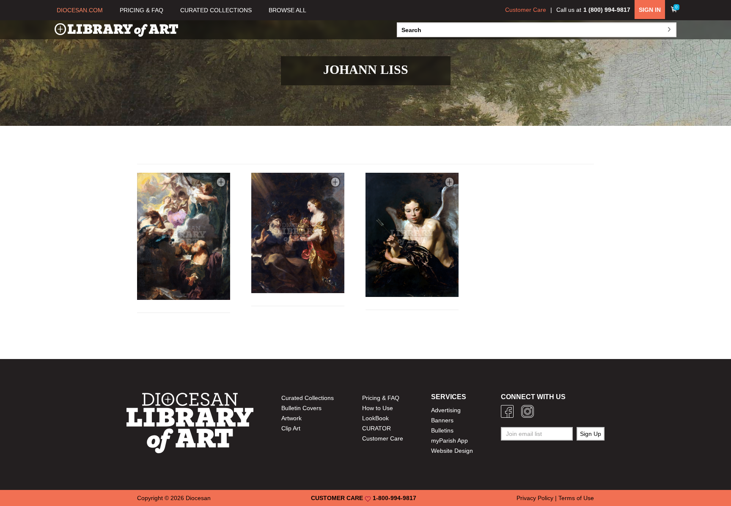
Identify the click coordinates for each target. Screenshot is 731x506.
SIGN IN (650, 9)
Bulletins (442, 430)
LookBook (375, 418)
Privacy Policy (535, 498)
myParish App (449, 440)
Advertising (446, 410)
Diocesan (198, 498)
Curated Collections (307, 397)
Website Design (452, 450)
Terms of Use (576, 498)
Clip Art (290, 428)
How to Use (377, 408)
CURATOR (376, 428)
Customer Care (525, 9)
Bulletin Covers (301, 408)
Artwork (291, 418)
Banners (442, 420)
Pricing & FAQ (380, 397)
